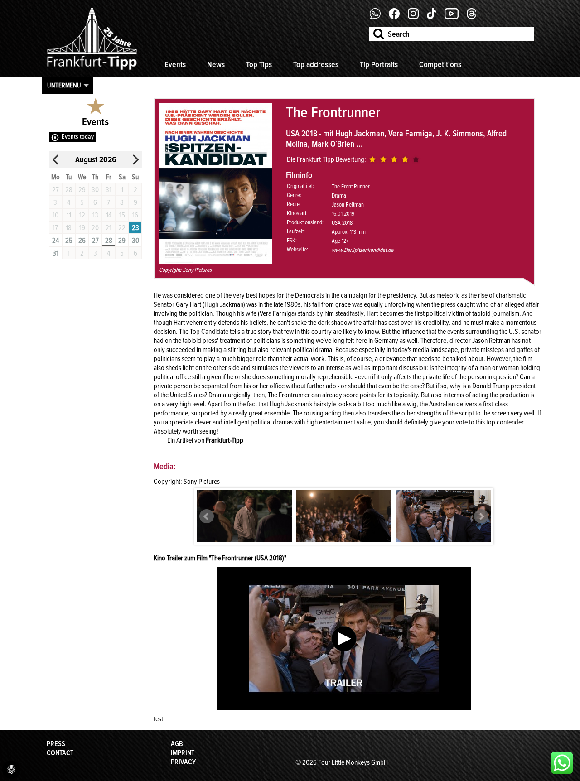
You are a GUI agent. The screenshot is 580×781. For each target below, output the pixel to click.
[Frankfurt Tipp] (92, 70)
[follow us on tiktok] (435, 16)
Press (56, 743)
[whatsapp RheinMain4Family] (562, 763)
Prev (206, 516)
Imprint (182, 752)
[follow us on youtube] (455, 16)
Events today (78, 136)
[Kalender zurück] (56, 159)
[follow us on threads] (475, 16)
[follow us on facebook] (378, 16)
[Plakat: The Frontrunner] (215, 261)
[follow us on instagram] (416, 16)
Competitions (440, 64)
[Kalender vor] (135, 159)
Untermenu (64, 85)
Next (481, 516)
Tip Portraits (379, 64)
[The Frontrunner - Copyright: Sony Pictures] (244, 517)
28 (108, 240)
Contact (60, 752)
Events (175, 64)
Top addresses (315, 64)
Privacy (183, 762)
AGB (177, 743)
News (216, 64)
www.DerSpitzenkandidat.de (362, 250)
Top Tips (259, 64)
